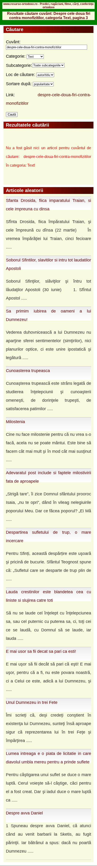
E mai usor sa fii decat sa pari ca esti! (41, 651)
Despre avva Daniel (24, 813)
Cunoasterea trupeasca (28, 370)
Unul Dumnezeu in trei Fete (31, 702)
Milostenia (15, 421)
